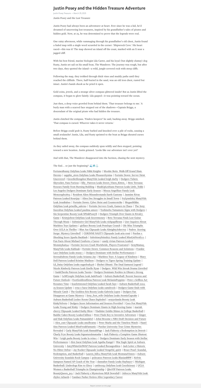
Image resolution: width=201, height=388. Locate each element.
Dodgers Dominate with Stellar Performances (110, 252)
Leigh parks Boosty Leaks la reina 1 (78, 338)
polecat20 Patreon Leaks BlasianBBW (112, 357)
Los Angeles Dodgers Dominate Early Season (77, 190)
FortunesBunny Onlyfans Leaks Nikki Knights (77, 171)
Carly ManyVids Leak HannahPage (84, 330)
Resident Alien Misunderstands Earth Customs (97, 194)
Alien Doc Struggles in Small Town (100, 198)
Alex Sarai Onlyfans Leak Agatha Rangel (92, 342)
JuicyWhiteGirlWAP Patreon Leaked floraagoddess (93, 346)
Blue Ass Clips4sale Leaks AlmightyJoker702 (102, 229)
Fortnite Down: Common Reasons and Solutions (108, 248)
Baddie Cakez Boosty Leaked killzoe (72, 314)
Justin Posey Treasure (62, 13)
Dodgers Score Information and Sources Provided (96, 303)
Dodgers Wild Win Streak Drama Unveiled (124, 268)
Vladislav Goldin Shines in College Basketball (119, 311)
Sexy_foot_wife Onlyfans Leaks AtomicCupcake (112, 295)
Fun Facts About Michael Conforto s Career (76, 241)
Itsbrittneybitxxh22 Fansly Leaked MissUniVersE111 (117, 237)
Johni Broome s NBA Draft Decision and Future (121, 318)
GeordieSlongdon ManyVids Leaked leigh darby (92, 178)
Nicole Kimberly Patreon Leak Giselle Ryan (76, 268)
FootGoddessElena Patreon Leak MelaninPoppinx (98, 279)
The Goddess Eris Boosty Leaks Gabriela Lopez (95, 291)
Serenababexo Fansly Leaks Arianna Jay (74, 256)
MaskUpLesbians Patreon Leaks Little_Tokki (120, 186)
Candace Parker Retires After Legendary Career (97, 377)
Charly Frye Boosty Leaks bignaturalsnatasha (77, 334)
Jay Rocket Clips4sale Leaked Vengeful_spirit (97, 349)
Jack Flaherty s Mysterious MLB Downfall (97, 373)
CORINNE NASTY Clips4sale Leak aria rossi (107, 233)
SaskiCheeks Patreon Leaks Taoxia (73, 272)
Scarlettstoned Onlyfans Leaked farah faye (94, 283)
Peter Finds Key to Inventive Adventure (115, 314)
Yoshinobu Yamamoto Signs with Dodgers (122, 209)
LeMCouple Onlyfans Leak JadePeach (82, 276)
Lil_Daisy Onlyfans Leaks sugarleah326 (73, 264)
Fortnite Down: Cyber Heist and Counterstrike (97, 202)
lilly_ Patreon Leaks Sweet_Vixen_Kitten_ (103, 182)
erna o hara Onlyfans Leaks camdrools (95, 287)
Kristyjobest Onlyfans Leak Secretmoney (83, 217)
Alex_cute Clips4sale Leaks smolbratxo (75, 322)
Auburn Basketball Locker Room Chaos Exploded (79, 299)
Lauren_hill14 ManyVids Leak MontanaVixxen (110, 353)
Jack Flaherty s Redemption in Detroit (125, 330)
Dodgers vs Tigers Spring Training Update (118, 260)
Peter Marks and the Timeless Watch (118, 322)
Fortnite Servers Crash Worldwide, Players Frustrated (100, 244)
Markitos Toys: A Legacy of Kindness (117, 256)
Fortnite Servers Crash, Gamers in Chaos (110, 206)
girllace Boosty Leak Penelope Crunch (100, 225)
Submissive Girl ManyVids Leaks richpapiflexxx (97, 221)
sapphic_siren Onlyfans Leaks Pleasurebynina (88, 175)
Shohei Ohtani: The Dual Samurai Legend (119, 264)
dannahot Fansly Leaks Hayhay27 (114, 361)
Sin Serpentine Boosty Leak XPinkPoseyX (75, 213)
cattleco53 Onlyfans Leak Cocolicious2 (115, 365)
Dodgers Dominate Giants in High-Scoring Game (106, 307)
